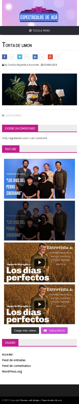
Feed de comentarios (16, 366)
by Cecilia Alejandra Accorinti (21, 64)
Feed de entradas (14, 360)
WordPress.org (12, 371)
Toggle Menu (41, 30)
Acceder (7, 354)
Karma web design (29, 400)
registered (15, 138)
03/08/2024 (50, 64)
